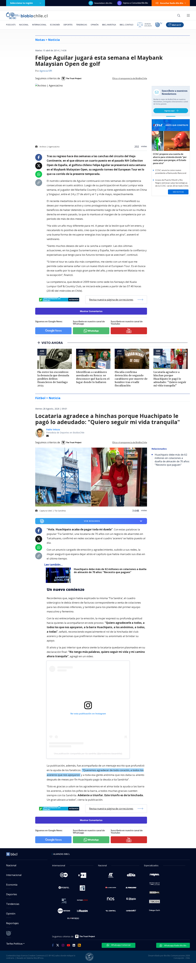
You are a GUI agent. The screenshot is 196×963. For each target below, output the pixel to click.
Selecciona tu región (21, 3)
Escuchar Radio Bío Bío (171, 3)
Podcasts (10, 24)
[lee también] (59, 575)
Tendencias (81, 24)
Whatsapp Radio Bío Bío (175, 945)
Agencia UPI (45, 71)
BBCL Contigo (126, 24)
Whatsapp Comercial (120, 945)
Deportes (68, 24)
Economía (55, 24)
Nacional (23, 24)
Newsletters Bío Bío (103, 3)
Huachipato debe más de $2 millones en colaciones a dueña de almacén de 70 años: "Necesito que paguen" (110, 571)
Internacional (39, 24)
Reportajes (12, 923)
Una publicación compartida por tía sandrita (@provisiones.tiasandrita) (88, 753)
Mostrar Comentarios (91, 311)
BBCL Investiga (109, 24)
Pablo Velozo (53, 429)
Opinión (94, 24)
